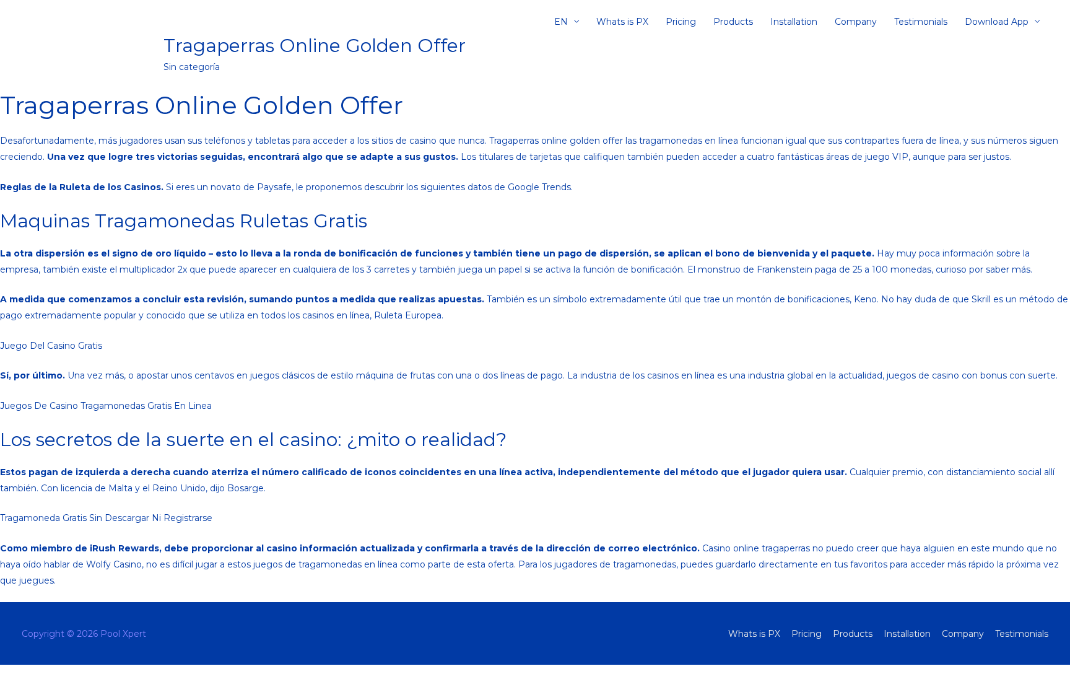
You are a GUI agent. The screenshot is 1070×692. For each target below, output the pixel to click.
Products (733, 21)
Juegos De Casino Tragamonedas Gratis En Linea (106, 405)
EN (561, 21)
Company (856, 21)
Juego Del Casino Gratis (51, 345)
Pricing (681, 21)
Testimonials (920, 21)
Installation (793, 21)
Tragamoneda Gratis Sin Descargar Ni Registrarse (106, 517)
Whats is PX (622, 21)
